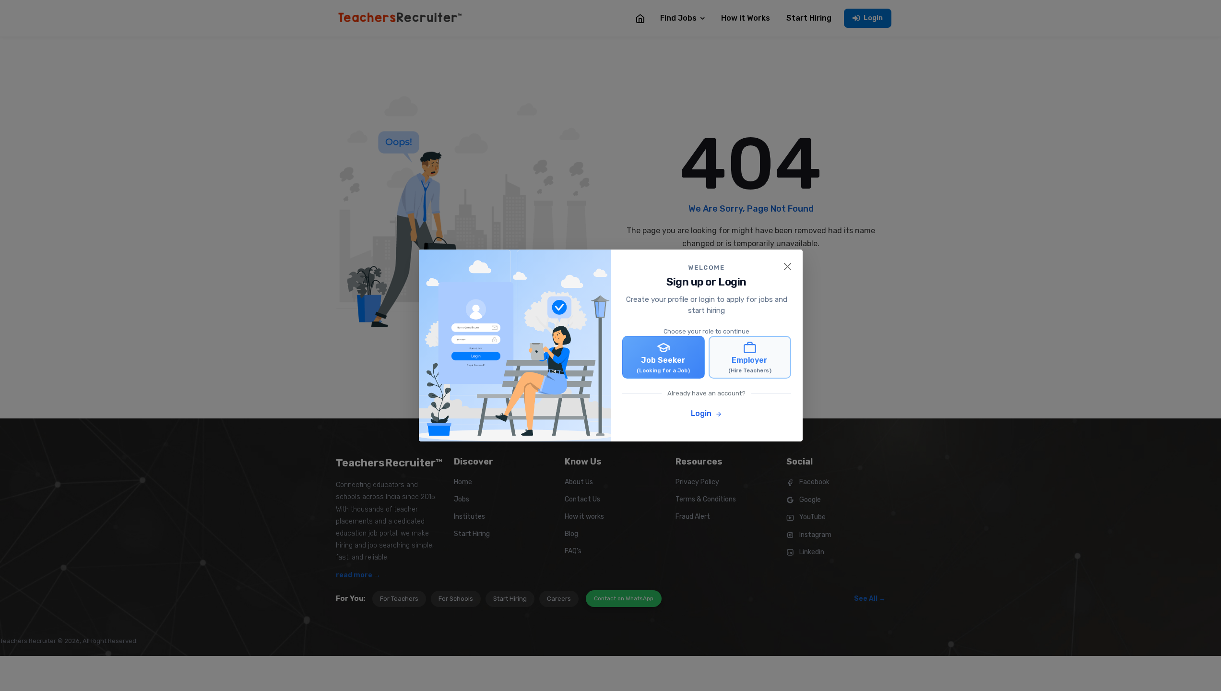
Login (702, 413)
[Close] (787, 266)
